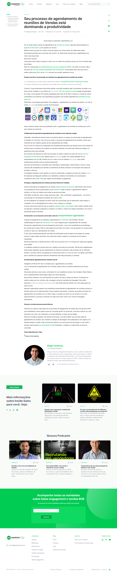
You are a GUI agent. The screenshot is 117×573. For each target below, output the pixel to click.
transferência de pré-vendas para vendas (74, 81)
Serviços (77, 536)
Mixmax (57, 189)
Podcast (39, 4)
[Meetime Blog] (15, 4)
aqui (71, 41)
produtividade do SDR (47, 325)
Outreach (63, 187)
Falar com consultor (81, 539)
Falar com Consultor (69, 4)
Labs (57, 4)
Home (31, 4)
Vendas (34, 539)
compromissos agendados (71, 215)
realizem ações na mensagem (64, 206)
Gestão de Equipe (37, 550)
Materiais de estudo (59, 550)
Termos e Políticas (55, 569)
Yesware (71, 187)
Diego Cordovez (31, 32)
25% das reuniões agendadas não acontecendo (48, 69)
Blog (81, 4)
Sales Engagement (38, 560)
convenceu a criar (48, 222)
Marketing (35, 543)
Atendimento (36, 546)
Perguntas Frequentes (77, 569)
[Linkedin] (102, 540)
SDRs (38, 72)
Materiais (49, 4)
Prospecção (35, 556)
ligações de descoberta (31, 48)
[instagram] (106, 540)
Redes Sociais (106, 536)
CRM (41, 178)
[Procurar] (108, 4)
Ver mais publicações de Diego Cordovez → (68, 364)
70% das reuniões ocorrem (67, 91)
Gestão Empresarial (38, 553)
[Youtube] (110, 540)
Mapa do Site (96, 569)
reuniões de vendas (63, 45)
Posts (55, 539)
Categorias (35, 536)
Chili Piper (65, 220)
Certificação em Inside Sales (84, 543)
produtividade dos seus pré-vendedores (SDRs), (56, 67)
